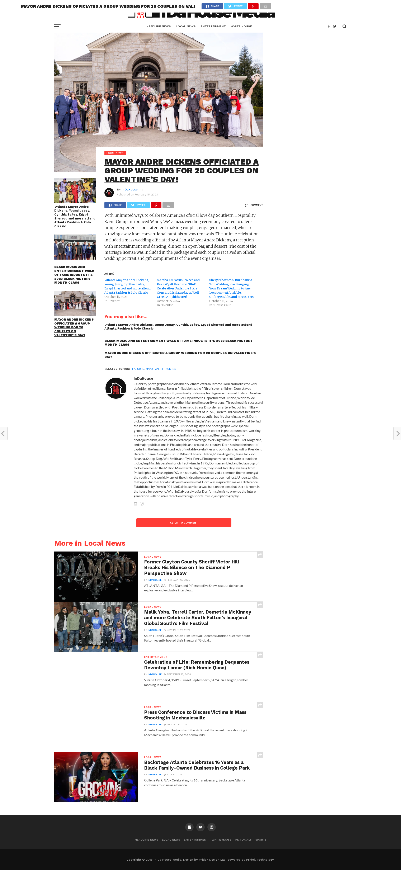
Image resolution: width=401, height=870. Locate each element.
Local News (186, 26)
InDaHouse (130, 189)
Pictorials (243, 839)
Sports (260, 839)
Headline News (158, 26)
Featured (137, 368)
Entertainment (213, 26)
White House (241, 26)
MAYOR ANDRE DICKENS (161, 368)
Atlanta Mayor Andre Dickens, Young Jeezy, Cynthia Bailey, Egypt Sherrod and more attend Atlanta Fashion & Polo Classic (74, 216)
